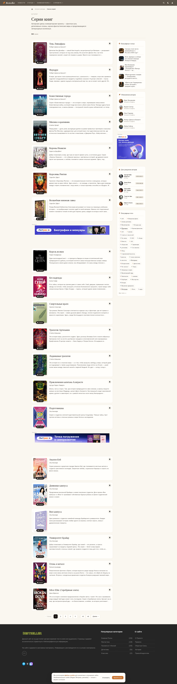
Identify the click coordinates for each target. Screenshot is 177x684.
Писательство (125, 225)
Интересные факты (133, 218)
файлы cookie (70, 675)
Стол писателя (135, 247)
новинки (135, 276)
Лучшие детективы (126, 221)
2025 (122, 218)
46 (88, 616)
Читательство (124, 276)
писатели (124, 260)
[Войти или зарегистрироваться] (172, 3)
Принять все (118, 678)
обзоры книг (124, 244)
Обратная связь (141, 646)
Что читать (124, 238)
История (123, 282)
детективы (124, 247)
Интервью (134, 260)
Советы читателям (135, 257)
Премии (124, 228)
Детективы (105, 649)
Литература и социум (126, 270)
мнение (130, 232)
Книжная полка (43, 3)
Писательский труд (127, 273)
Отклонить (106, 678)
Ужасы (134, 266)
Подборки (124, 279)
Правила (138, 642)
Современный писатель (128, 254)
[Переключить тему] (168, 3)
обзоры (140, 238)
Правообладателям (142, 653)
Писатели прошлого (127, 286)
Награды (124, 289)
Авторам (138, 649)
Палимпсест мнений (108, 646)
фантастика (137, 263)
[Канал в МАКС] (31, 664)
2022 (132, 238)
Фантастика (105, 642)
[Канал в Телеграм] (24, 664)
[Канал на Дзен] (28, 664)
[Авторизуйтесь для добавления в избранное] (109, 43)
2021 (132, 241)
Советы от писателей (127, 235)
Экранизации (135, 244)
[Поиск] (164, 3)
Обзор (123, 251)
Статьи (30, 3)
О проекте (57, 3)
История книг (137, 225)
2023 (122, 232)
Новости (21, 3)
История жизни (125, 263)
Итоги (133, 289)
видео (141, 289)
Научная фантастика (137, 228)
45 (83, 616)
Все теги (122, 293)
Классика (104, 653)
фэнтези (123, 257)
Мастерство (135, 279)
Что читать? (124, 267)
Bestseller (10, 3)
